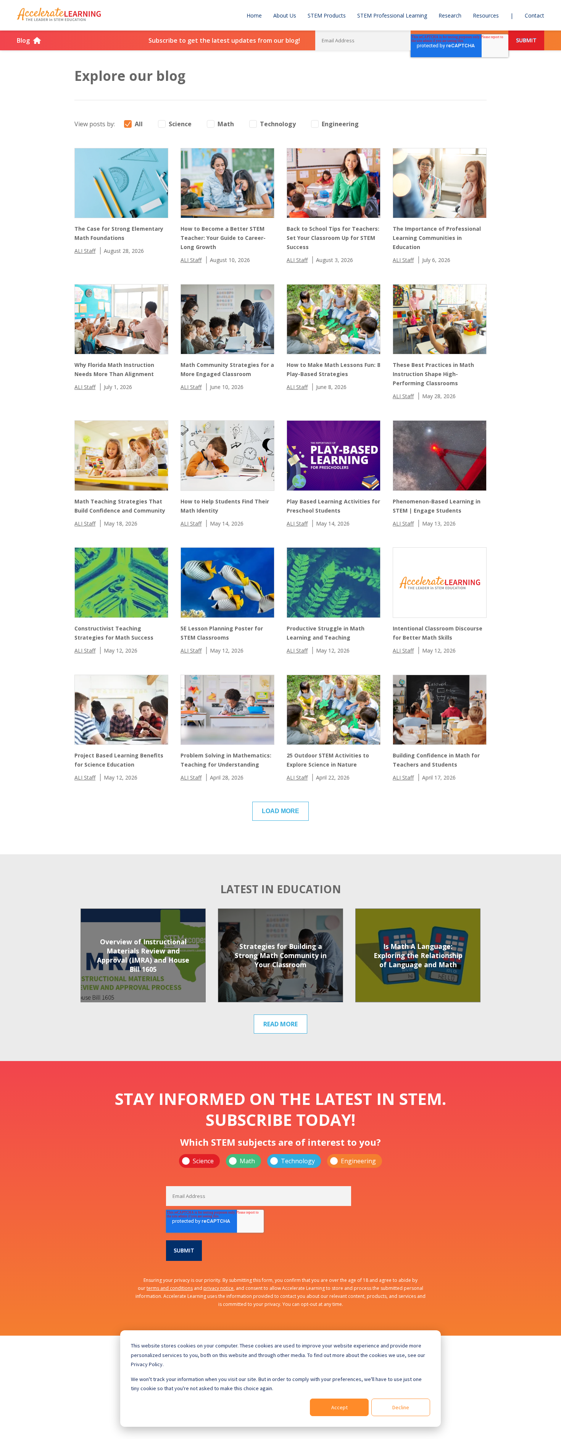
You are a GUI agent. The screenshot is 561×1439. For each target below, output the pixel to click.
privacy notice (218, 1288)
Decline (400, 1407)
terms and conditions (170, 1288)
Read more (280, 1024)
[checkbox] (280, 1161)
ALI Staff (84, 250)
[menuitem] (254, 15)
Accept (339, 1407)
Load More (280, 811)
